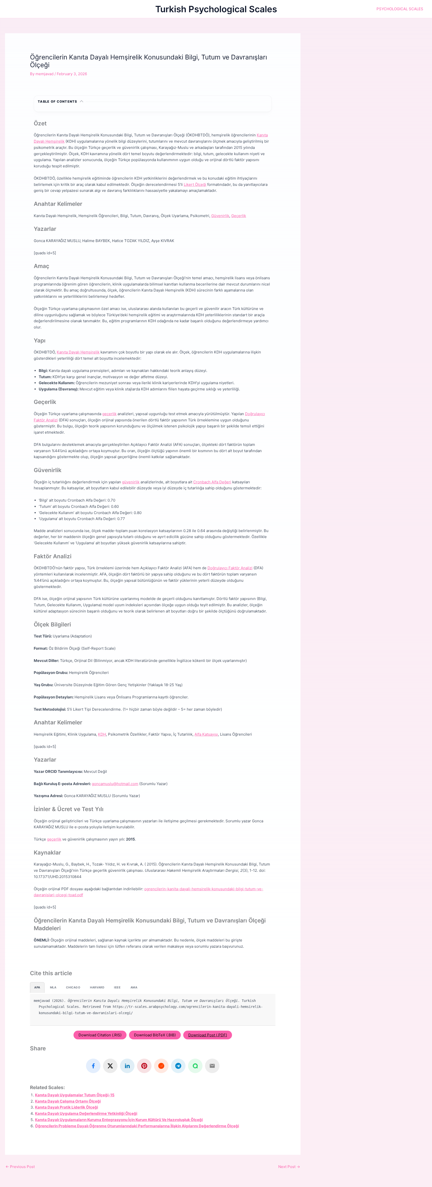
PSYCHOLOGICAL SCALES (399, 8)
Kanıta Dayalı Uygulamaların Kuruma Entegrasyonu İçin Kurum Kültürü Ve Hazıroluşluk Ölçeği (119, 1119)
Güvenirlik (220, 215)
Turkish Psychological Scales (216, 9)
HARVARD (97, 987)
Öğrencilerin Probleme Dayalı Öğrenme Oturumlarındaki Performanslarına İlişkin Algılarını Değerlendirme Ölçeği (137, 1126)
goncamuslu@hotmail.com (115, 783)
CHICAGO (73, 987)
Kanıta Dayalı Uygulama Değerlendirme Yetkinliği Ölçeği (86, 1113)
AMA (134, 987)
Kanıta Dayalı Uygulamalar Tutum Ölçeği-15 (74, 1095)
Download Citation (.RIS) (100, 1035)
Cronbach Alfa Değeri (212, 482)
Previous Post (20, 1166)
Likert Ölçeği (195, 184)
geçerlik (109, 413)
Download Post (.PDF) (207, 1035)
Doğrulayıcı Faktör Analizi (230, 568)
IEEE (117, 987)
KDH (102, 734)
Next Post (289, 1166)
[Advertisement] (371, 68)
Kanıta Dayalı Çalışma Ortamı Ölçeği (68, 1101)
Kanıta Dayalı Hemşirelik (78, 352)
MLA (53, 987)
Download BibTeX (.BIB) (155, 1035)
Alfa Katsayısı (206, 734)
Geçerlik (238, 215)
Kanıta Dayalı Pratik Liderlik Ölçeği (66, 1107)
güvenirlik (131, 482)
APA (37, 987)
